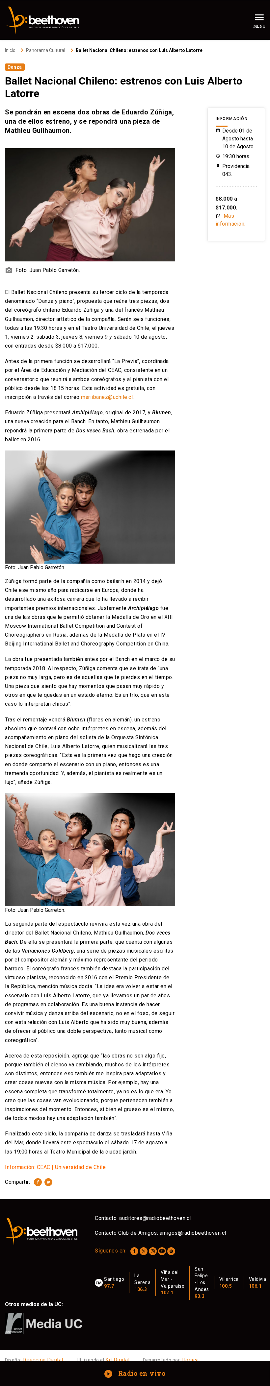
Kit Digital (117, 1360)
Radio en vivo (135, 1373)
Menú (259, 26)
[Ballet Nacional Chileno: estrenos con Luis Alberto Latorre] (38, 1182)
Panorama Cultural (45, 50)
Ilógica (190, 1360)
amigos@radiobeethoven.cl (193, 1233)
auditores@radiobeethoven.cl (155, 1218)
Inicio (10, 50)
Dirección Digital (42, 1360)
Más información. (231, 220)
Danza (15, 67)
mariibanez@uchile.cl (107, 397)
